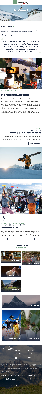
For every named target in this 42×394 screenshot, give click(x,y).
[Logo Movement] (26, 379)
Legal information (4, 375)
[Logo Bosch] (32, 379)
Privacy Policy (10, 375)
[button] (7, 1)
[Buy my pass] (4, 1)
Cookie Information (30, 375)
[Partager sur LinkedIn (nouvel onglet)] (8, 35)
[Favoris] (9, 1)
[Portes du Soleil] (23, 2)
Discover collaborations (35, 143)
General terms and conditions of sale (19, 375)
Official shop (36, 375)
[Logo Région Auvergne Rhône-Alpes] (8, 379)
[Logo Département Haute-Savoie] (15, 379)
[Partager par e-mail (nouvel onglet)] (11, 35)
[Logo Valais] (20, 379)
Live (1, 1)
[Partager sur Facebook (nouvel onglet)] (2, 35)
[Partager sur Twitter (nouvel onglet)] (5, 35)
